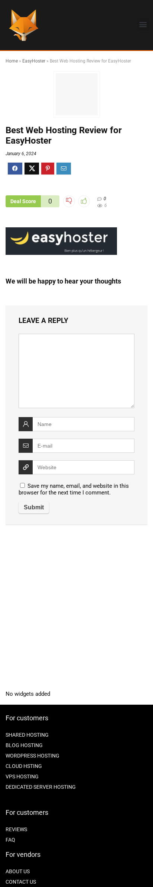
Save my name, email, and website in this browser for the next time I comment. (74, 489)
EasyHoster (33, 61)
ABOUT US (18, 871)
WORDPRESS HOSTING (32, 756)
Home (12, 61)
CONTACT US (21, 882)
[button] (143, 24)
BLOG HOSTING (24, 745)
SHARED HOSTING (27, 735)
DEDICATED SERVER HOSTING (41, 787)
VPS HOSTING (22, 776)
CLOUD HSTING (24, 766)
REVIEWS (16, 829)
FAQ (10, 840)
